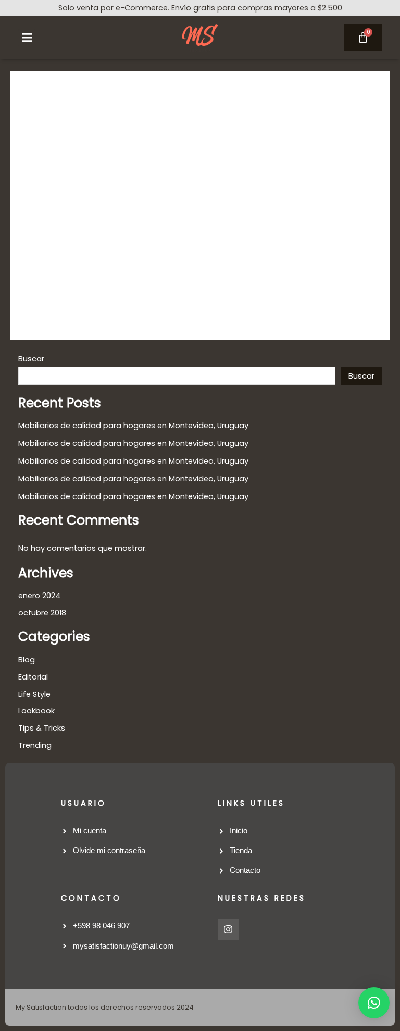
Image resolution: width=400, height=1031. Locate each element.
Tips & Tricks (215, 202)
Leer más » (53, 303)
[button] (26, 37)
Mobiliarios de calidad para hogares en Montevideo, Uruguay (133, 425)
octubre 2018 (42, 613)
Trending (259, 202)
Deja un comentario (70, 202)
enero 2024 (39, 595)
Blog (26, 659)
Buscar (31, 359)
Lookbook (170, 202)
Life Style (132, 202)
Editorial (33, 677)
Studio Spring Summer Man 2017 (148, 177)
